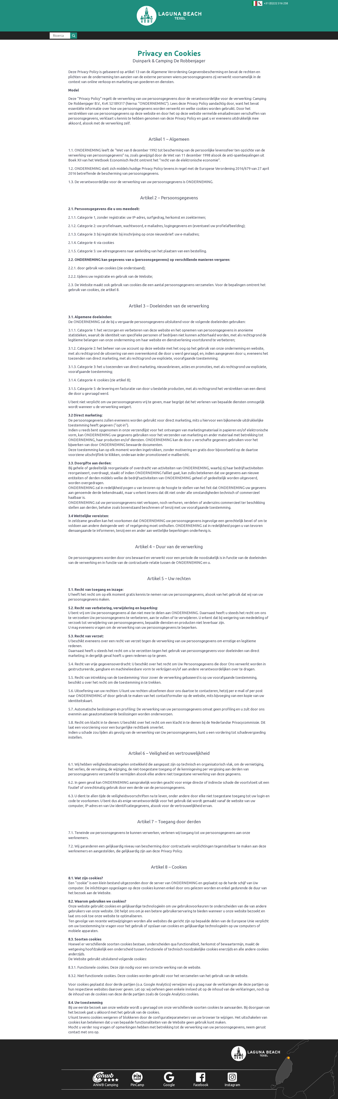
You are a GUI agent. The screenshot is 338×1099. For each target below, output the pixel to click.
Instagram (232, 1085)
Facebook (200, 1085)
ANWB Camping (105, 1085)
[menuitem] (63, 35)
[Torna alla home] (169, 16)
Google (169, 1085)
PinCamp (137, 1085)
